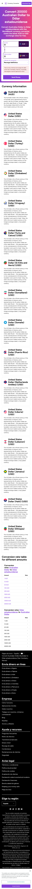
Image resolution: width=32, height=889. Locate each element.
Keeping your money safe (10, 786)
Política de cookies (8, 771)
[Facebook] (10, 809)
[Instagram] (16, 809)
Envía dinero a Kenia (9, 693)
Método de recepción (10, 60)
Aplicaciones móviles (9, 706)
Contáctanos (6, 749)
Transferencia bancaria (9, 740)
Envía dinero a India (8, 674)
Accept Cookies (16, 886)
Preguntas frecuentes (9, 733)
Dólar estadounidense (11, 571)
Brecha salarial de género (10, 783)
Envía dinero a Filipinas (9, 671)
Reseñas (5, 721)
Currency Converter (13, 3)
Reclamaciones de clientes (11, 752)
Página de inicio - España (10, 653)
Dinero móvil (6, 743)
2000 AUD (7, 597)
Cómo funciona (7, 703)
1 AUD (6, 578)
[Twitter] (13, 809)
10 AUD (6, 581)
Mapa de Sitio (6, 790)
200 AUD (6, 591)
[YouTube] (21, 809)
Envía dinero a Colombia (10, 684)
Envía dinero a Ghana (9, 681)
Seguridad (5, 755)
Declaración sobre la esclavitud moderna (16, 777)
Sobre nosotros (7, 709)
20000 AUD (7, 604)
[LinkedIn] (18, 809)
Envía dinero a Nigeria (9, 668)
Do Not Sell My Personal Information (16, 881)
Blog (3, 718)
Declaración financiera (9, 780)
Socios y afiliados (8, 724)
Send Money (16, 77)
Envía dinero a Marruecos (10, 687)
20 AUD (6, 585)
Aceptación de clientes (10, 774)
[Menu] (2, 3)
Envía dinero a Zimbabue (10, 677)
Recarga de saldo (8, 746)
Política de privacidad (9, 768)
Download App (26, 3)
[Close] (30, 871)
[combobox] (16, 62)
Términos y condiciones (10, 765)
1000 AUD (7, 594)
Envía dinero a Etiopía (9, 690)
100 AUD (6, 588)
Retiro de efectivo (8, 737)
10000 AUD (7, 600)
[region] (16, 879)
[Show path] (22, 653)
